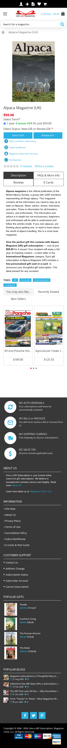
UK (15, 280)
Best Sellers (18, 299)
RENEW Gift (48, 135)
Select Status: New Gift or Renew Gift (27, 129)
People (23, 604)
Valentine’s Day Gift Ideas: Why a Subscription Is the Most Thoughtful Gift (35, 683)
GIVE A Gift (18, 135)
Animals (25, 280)
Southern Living (28, 618)
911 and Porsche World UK (18, 350)
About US (16, 485)
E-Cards (49, 182)
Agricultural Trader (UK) (49, 350)
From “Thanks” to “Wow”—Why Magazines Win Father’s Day (35, 698)
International (41, 280)
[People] (10, 609)
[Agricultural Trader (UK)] (49, 328)
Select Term (11, 119)
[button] (31, 368)
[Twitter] (33, 715)
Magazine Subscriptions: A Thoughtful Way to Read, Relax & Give (35, 676)
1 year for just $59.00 (29, 123)
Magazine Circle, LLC (41, 491)
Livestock (10, 285)
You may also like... (18, 292)
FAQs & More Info (48, 175)
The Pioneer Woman (30, 633)
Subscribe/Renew (17, 147)
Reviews (18, 182)
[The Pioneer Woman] (10, 638)
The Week (25, 647)
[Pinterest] (42, 715)
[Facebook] (24, 715)
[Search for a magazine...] (62, 24)
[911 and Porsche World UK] (18, 328)
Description (18, 175)
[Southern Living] (10, 623)
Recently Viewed (48, 292)
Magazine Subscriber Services (23, 153)
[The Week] (10, 652)
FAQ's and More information (22, 141)
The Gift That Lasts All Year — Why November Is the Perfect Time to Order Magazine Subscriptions (35, 691)
